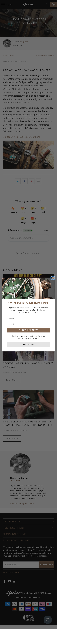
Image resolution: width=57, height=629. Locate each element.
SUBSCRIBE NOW (28, 330)
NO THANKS (28, 344)
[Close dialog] (53, 278)
